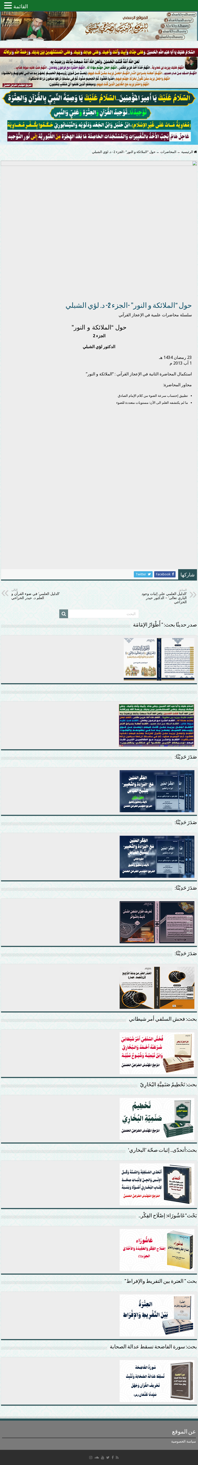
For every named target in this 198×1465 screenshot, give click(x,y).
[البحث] (63, 613)
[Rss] (117, 1457)
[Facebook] (112, 1457)
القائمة (20, 6)
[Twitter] (108, 1457)
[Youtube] (103, 1457)
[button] (8, 5)
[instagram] (91, 1457)
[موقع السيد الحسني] (99, 26)
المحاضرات (168, 152)
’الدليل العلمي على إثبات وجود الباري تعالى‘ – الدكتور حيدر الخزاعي (164, 596)
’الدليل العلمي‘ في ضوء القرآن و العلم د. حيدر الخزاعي (35, 594)
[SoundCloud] (97, 1457)
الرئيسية (187, 152)
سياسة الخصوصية (183, 1441)
